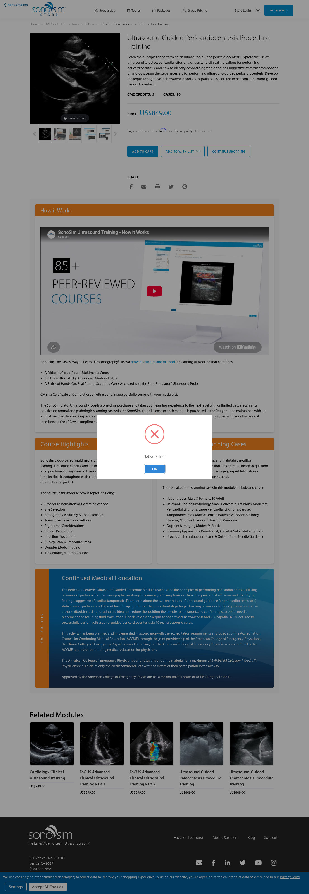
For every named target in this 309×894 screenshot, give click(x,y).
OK (154, 468)
